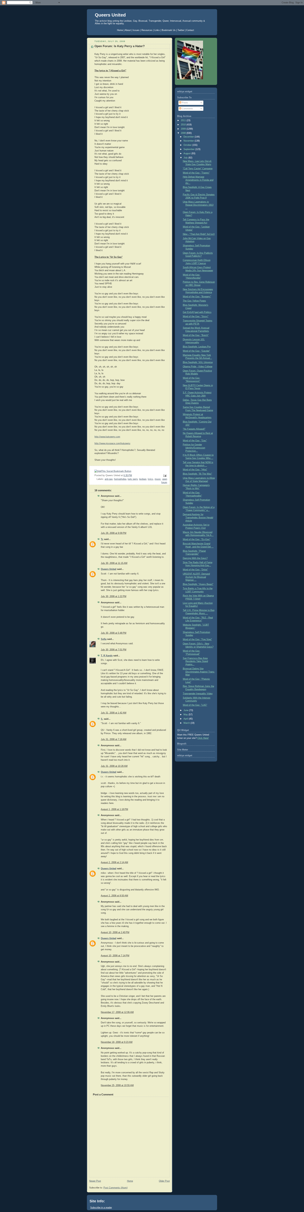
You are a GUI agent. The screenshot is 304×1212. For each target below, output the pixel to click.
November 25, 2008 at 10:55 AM (117, 1085)
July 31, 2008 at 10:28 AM (114, 766)
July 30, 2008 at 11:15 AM (114, 563)
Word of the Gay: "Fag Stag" (197, 639)
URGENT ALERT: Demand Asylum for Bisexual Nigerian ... (196, 577)
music (158, 479)
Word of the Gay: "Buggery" (197, 296)
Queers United (110, 15)
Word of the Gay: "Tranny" (196, 173)
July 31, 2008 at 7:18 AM (113, 739)
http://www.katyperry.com (107, 437)
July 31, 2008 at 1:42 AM (113, 713)
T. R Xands (107, 655)
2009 (183, 129)
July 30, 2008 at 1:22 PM (113, 596)
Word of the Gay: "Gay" (195, 440)
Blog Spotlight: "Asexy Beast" (198, 584)
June (186, 710)
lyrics (150, 479)
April (186, 719)
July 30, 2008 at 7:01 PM (113, 649)
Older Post (164, 1181)
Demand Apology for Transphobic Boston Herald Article (198, 517)
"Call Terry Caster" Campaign (198, 168)
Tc (102, 539)
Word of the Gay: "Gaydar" (196, 351)
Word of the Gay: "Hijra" (195, 469)
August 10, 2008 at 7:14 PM (115, 955)
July (185, 157)
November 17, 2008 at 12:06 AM (117, 1012)
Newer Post (95, 1181)
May (186, 714)
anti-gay (109, 479)
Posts (184, 102)
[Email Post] (164, 475)
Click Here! (203, 738)
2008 (183, 133)
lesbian (142, 479)
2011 (183, 120)
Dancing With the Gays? (195, 558)
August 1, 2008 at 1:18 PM (114, 809)
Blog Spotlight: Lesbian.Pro (197, 347)
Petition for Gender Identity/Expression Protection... (194, 447)
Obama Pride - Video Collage (197, 366)
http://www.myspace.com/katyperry (112, 443)
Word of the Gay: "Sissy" (195, 316)
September (189, 149)
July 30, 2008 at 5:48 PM (113, 633)
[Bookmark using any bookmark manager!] (112, 471)
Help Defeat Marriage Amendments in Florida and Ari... (198, 180)
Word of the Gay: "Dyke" (195, 569)
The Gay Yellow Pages (194, 301)
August (187, 153)
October (187, 145)
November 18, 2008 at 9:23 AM (116, 1042)
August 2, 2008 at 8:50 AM (114, 895)
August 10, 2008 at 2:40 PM (115, 932)
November (189, 141)
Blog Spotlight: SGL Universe (198, 362)
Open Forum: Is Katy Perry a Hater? (119, 46)
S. (102, 719)
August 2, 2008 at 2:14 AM (114, 862)
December (189, 137)
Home (130, 1181)
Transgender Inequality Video (198, 693)
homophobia (120, 479)
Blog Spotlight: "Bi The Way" (197, 474)
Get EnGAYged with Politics (197, 312)
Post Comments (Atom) (115, 1188)
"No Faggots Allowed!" (194, 429)
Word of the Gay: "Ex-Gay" (196, 539)
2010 (183, 124)
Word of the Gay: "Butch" (196, 335)
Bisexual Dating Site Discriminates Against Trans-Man (199, 671)
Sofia (103, 639)
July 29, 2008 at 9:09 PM (113, 533)
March (187, 723)
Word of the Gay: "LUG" (195, 705)
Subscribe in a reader (101, 1207)
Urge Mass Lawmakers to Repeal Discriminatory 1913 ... (198, 205)
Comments (187, 108)
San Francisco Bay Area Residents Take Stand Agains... (195, 661)
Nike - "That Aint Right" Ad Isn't (199, 234)
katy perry (133, 479)
